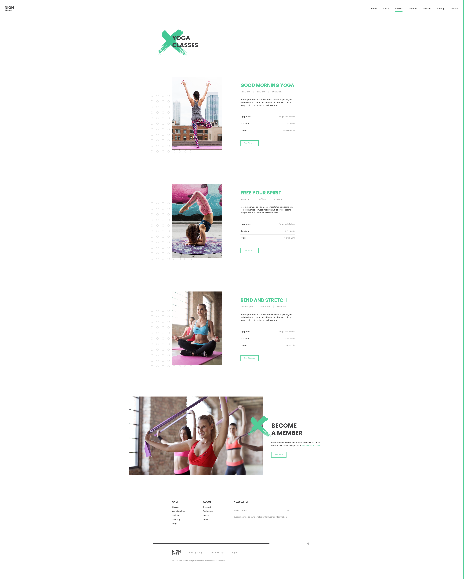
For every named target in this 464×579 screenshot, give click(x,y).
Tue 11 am (261, 199)
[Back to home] (9, 9)
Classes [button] (398, 8)
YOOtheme (220, 561)
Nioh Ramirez (289, 130)
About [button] (386, 8)
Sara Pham (289, 238)
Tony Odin (290, 345)
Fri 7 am (261, 91)
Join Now (279, 454)
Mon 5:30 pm (246, 306)
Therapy (176, 519)
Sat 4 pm (278, 199)
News (205, 519)
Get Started (249, 143)
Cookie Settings (217, 552)
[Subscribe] (288, 510)
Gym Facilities (178, 511)
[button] (308, 543)
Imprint (235, 552)
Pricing (440, 8)
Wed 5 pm (265, 306)
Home (374, 8)
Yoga (174, 523)
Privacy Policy (195, 552)
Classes (175, 507)
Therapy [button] (413, 8)
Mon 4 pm (245, 199)
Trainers (427, 8)
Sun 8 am (281, 306)
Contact (454, 8)
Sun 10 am (277, 91)
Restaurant (208, 511)
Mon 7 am (245, 91)
